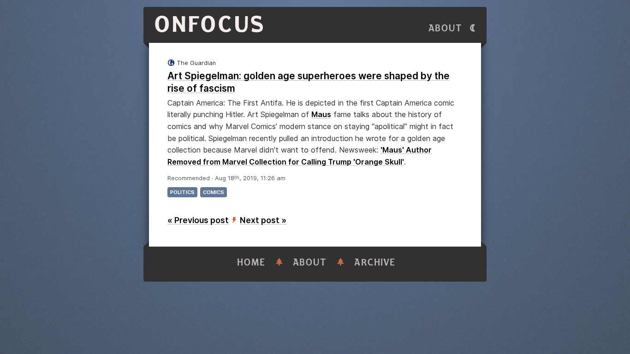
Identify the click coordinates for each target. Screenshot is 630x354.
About (445, 28)
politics (182, 192)
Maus (321, 114)
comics (213, 192)
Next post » (263, 220)
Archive (375, 262)
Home (251, 262)
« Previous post (198, 220)
